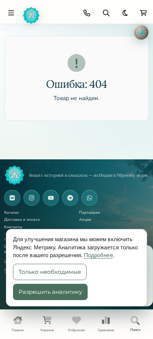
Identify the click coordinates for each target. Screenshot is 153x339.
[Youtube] (51, 198)
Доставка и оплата (22, 219)
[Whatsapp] (89, 198)
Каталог (12, 212)
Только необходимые (50, 271)
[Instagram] (31, 198)
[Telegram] (70, 198)
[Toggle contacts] (87, 13)
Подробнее (98, 255)
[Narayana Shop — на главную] (14, 175)
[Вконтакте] (12, 198)
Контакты (13, 227)
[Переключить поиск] (106, 13)
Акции (85, 219)
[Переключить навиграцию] (11, 13)
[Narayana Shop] (47, 15)
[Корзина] (143, 13)
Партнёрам (89, 212)
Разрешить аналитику (50, 291)
